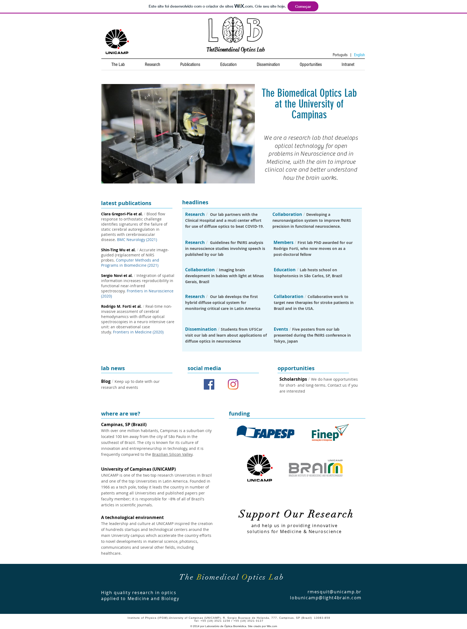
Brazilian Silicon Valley (172, 454)
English (359, 54)
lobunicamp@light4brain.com (326, 598)
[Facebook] (209, 384)
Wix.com (272, 626)
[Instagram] (233, 384)
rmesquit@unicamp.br (335, 592)
